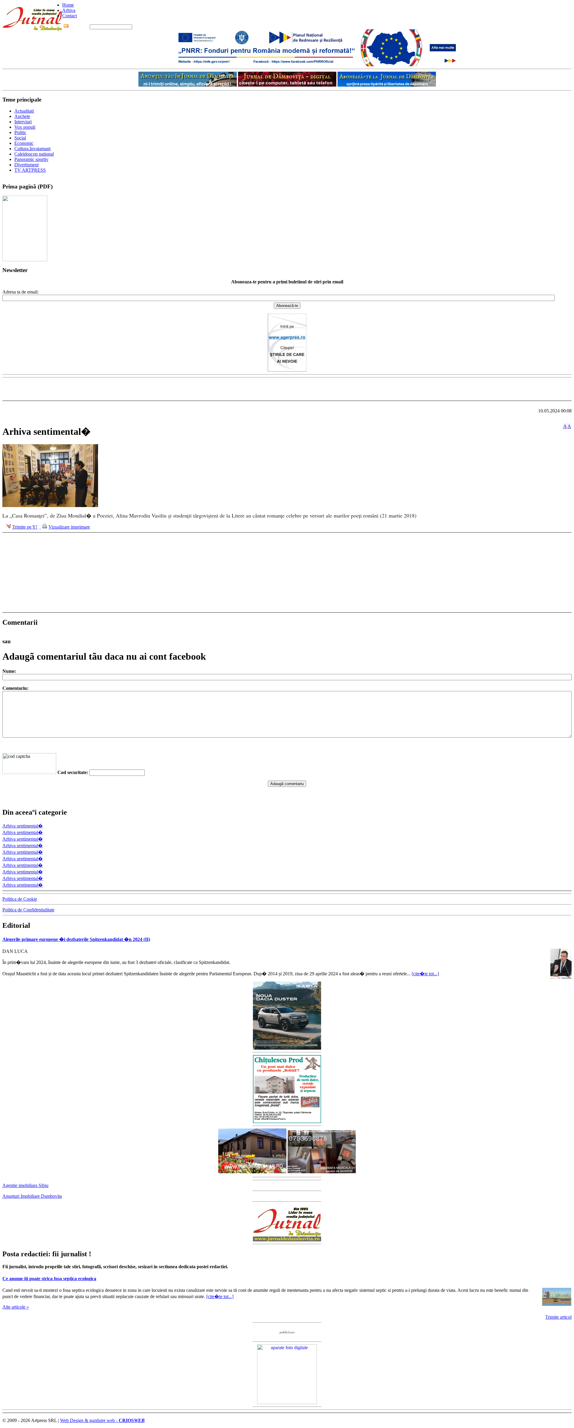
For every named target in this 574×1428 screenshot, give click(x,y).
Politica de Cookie (19, 899)
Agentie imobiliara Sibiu (25, 1185)
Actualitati (24, 110)
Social (20, 137)
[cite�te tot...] (425, 973)
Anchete (22, 116)
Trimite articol (558, 1317)
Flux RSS (79, 26)
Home (68, 4)
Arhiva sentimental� (22, 825)
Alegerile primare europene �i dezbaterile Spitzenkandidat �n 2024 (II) (76, 939)
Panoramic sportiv (31, 159)
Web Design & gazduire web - (102, 1420)
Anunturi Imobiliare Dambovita (32, 1196)
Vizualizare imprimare (69, 526)
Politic (20, 132)
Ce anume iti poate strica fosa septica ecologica (49, 1278)
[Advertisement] (287, 389)
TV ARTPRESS (30, 170)
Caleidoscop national (34, 153)
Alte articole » (15, 1306)
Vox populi (24, 127)
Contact (69, 15)
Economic (23, 143)
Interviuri (23, 121)
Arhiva (68, 10)
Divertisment (26, 164)
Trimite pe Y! (24, 526)
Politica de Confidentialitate (28, 909)
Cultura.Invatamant (32, 148)
